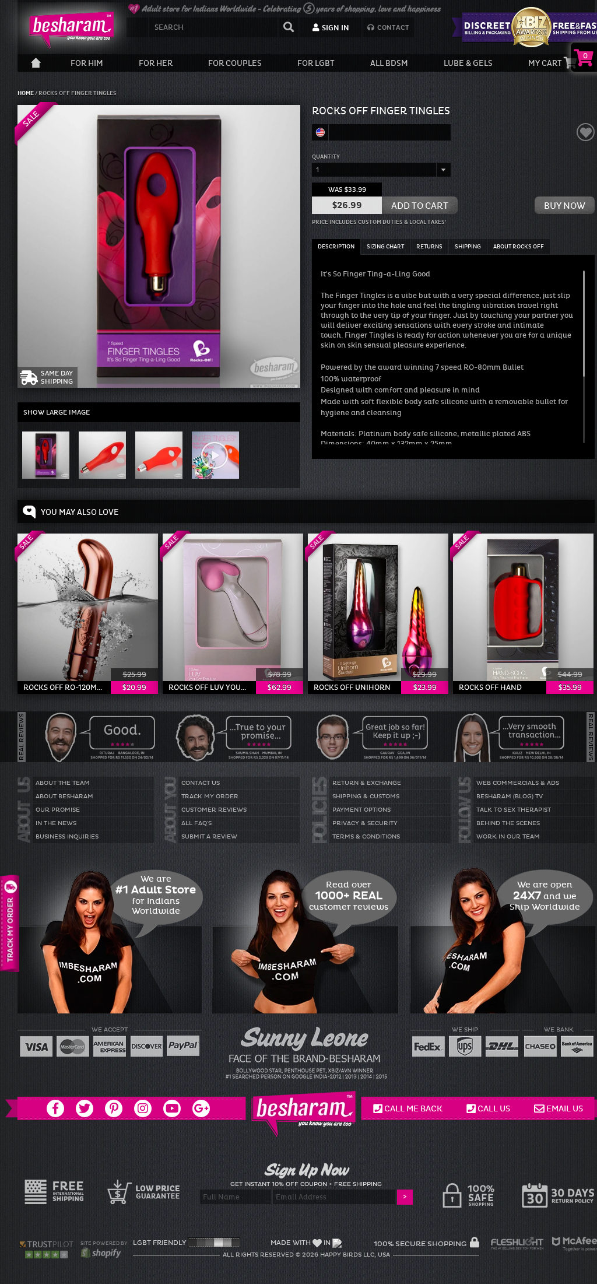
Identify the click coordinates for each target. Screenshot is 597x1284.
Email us (564, 1108)
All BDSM (389, 63)
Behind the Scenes (508, 823)
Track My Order (209, 796)
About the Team (63, 783)
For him (87, 63)
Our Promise (58, 809)
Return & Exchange (366, 783)
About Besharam (64, 796)
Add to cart (419, 205)
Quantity (326, 156)
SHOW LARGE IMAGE (56, 412)
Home (26, 93)
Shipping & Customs (365, 796)
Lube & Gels (468, 63)
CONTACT (392, 27)
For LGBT (316, 63)
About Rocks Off (518, 246)
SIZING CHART (385, 246)
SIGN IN (334, 28)
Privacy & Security (365, 823)
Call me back (413, 1108)
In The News (56, 823)
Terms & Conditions (366, 836)
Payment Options (361, 809)
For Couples (235, 63)
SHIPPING (468, 246)
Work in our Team (508, 836)
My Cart (546, 63)
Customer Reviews (214, 809)
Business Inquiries (67, 836)
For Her (156, 63)
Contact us (200, 783)
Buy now (564, 205)
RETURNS (429, 246)
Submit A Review (209, 836)
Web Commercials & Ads (517, 783)
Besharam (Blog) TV (509, 796)
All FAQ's (196, 823)
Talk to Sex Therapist (513, 809)
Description (336, 246)
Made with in (301, 1243)
